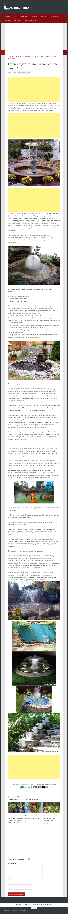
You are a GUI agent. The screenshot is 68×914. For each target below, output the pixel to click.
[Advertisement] (34, 37)
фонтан (29, 72)
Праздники (16, 20)
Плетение (44, 16)
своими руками (21, 72)
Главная (18, 904)
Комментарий (12, 863)
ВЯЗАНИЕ (6, 16)
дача (14, 72)
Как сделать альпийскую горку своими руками (49, 818)
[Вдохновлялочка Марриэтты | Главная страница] (17, 7)
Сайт (9, 888)
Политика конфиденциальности (42, 904)
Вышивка (24, 16)
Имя (9, 878)
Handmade (34, 16)
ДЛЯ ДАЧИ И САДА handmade (31, 56)
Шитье (16, 16)
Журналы (6, 20)
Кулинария (54, 16)
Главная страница (14, 56)
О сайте (26, 904)
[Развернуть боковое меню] (3, 52)
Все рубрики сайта (30, 20)
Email (10, 883)
